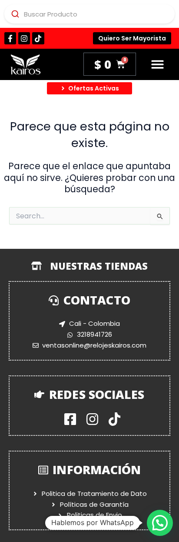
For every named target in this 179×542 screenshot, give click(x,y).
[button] (157, 64)
